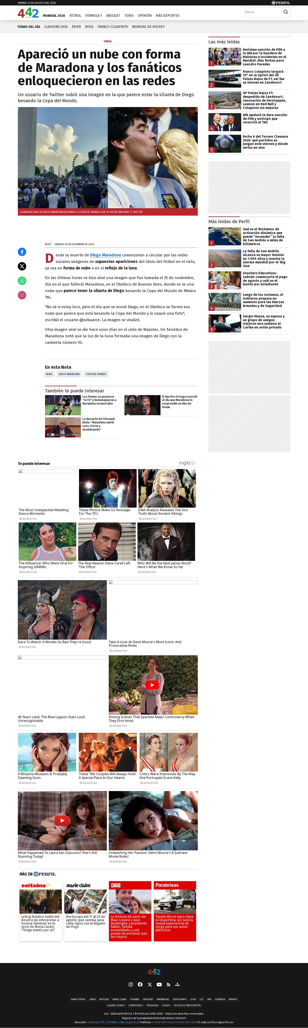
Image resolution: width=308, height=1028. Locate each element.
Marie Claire (120, 999)
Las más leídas (224, 42)
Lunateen (220, 999)
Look (193, 999)
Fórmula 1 (93, 16)
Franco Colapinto (112, 27)
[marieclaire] (85, 886)
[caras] (130, 886)
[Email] (22, 295)
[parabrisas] (175, 886)
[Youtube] (159, 985)
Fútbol (75, 16)
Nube (49, 374)
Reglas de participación (187, 1005)
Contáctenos (135, 1005)
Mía (209, 999)
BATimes (233, 999)
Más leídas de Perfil (229, 221)
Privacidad (153, 1005)
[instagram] (131, 984)
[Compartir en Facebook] (22, 252)
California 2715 (96, 1022)
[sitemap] (177, 985)
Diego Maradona (105, 255)
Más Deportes (168, 16)
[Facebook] (140, 985)
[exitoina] (40, 886)
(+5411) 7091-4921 (162, 1022)
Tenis (129, 16)
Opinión (145, 16)
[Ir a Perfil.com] (280, 4)
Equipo (166, 1005)
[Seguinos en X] (150, 984)
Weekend (148, 999)
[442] (154, 972)
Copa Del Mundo (96, 374)
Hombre (134, 999)
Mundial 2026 (54, 16)
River (76, 27)
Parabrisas (163, 999)
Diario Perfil (78, 999)
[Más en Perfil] (44, 874)
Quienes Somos (116, 1005)
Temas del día (28, 27)
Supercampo (180, 999)
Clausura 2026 (56, 27)
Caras (92, 999)
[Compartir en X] (22, 266)
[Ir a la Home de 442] (28, 16)
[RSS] (168, 985)
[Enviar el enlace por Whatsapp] (22, 281)
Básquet (113, 16)
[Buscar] (286, 12)
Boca (89, 27)
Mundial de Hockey (148, 27)
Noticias (104, 999)
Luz (202, 999)
